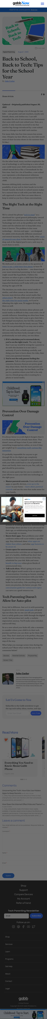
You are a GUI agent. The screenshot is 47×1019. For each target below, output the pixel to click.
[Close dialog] (44, 498)
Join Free (34, 515)
